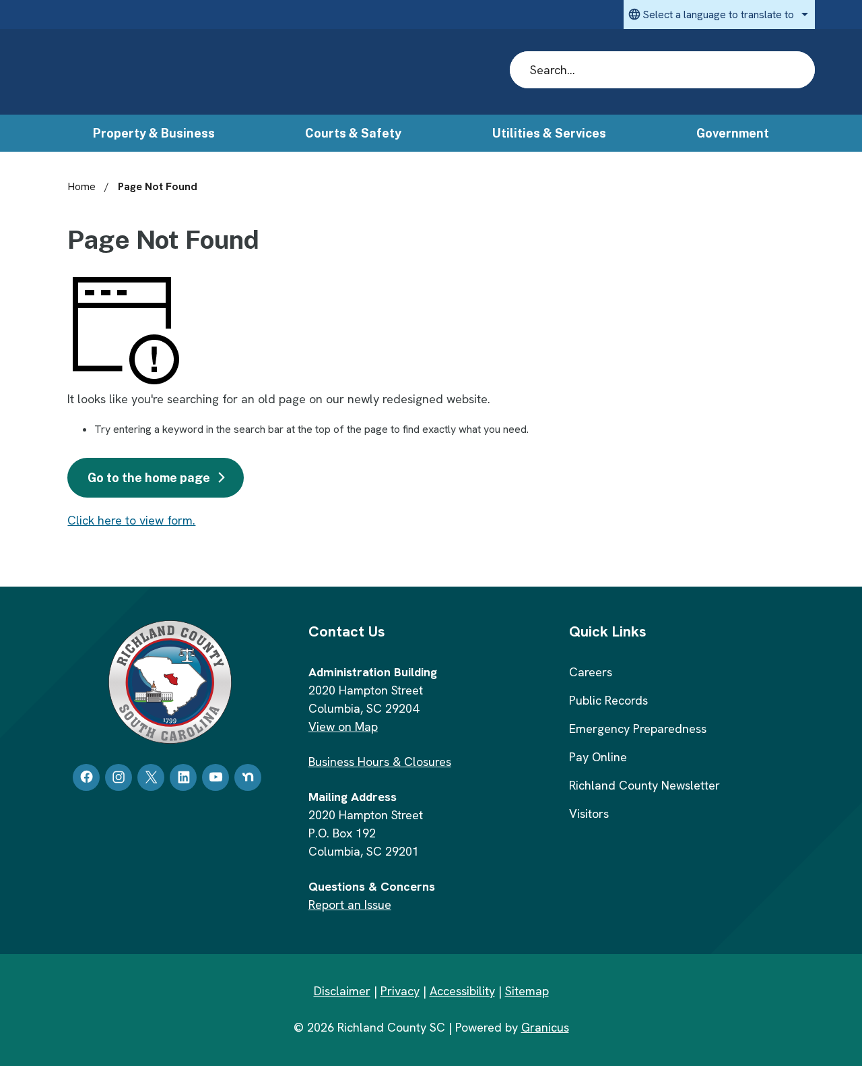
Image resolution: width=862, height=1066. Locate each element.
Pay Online (598, 757)
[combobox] (719, 14)
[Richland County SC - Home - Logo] (175, 72)
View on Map (343, 726)
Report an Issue (349, 904)
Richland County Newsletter (644, 785)
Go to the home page (149, 478)
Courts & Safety (353, 133)
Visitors (589, 813)
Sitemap (527, 991)
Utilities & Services (549, 133)
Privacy (400, 991)
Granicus (545, 1027)
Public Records (608, 700)
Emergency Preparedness (637, 728)
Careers (590, 672)
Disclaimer (342, 991)
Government (732, 133)
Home (81, 186)
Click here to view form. (131, 520)
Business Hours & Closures (379, 761)
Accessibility (462, 991)
